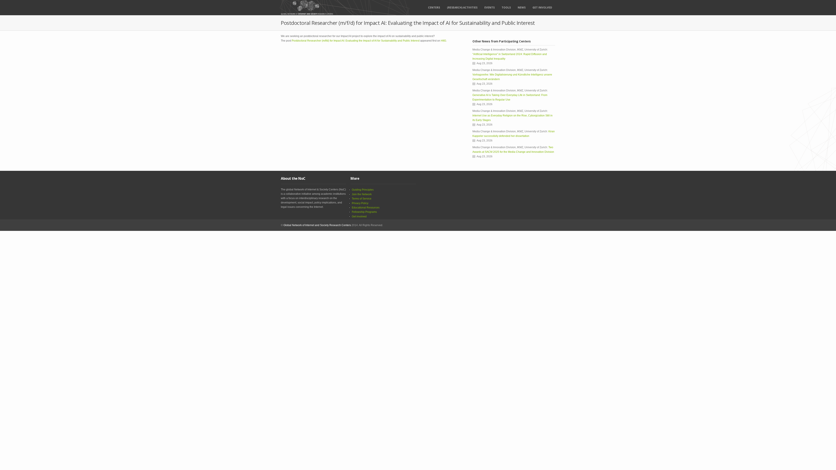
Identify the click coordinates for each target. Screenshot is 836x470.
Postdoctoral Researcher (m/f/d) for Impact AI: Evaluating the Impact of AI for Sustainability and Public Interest (356, 40)
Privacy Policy (360, 203)
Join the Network (362, 194)
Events (489, 7)
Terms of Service (361, 198)
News (522, 7)
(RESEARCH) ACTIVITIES (462, 7)
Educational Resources (365, 207)
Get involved (359, 216)
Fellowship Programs (364, 211)
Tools (506, 7)
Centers (434, 7)
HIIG (443, 40)
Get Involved (542, 7)
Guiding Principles (363, 189)
